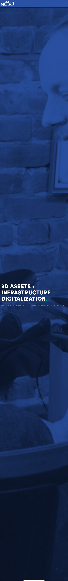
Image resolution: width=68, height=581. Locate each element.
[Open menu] (66, 4)
